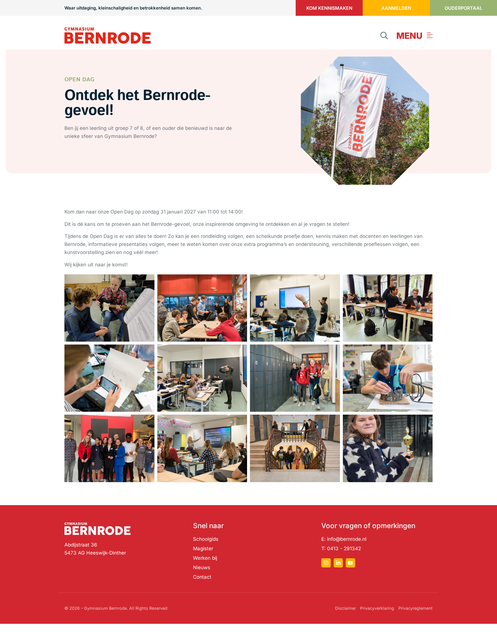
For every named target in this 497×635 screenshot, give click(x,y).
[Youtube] (350, 562)
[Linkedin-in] (338, 562)
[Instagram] (325, 562)
